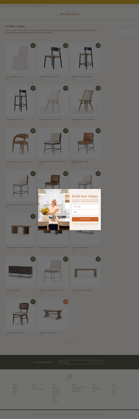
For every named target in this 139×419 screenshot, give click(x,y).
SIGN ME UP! (85, 219)
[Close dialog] (99, 191)
